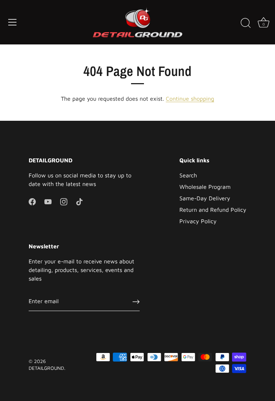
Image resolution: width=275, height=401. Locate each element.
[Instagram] (63, 201)
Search (188, 175)
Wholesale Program (205, 186)
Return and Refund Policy (212, 209)
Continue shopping (190, 98)
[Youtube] (48, 201)
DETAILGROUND (46, 368)
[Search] (246, 23)
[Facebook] (32, 201)
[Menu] (12, 22)
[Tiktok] (79, 201)
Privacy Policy (198, 221)
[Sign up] (136, 301)
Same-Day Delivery (204, 198)
